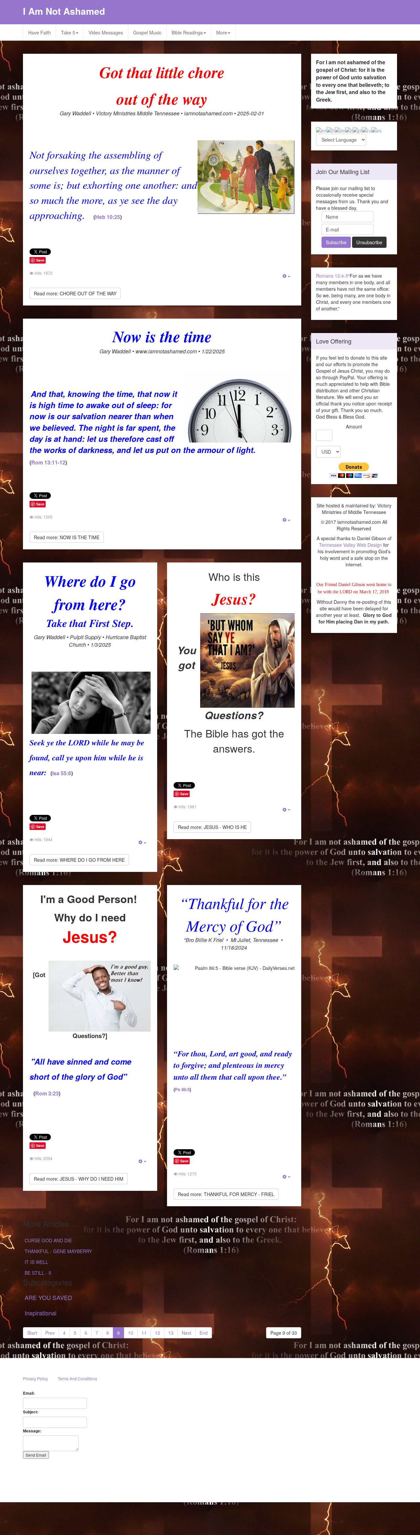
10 (130, 1332)
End (204, 1332)
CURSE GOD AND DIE (48, 1240)
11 (144, 1332)
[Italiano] (349, 130)
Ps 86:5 (182, 1089)
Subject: (30, 1412)
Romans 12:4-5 (332, 275)
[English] (321, 130)
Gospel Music (147, 32)
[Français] (330, 130)
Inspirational (40, 1313)
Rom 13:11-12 (48, 462)
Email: (29, 1393)
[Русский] (366, 130)
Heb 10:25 (107, 217)
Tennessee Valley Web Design (350, 544)
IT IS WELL (36, 1262)
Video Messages (106, 32)
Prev (50, 1332)
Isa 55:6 (61, 773)
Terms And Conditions (77, 1378)
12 (157, 1332)
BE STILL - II (38, 1272)
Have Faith (39, 32)
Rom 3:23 (47, 1093)
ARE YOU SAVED (48, 1297)
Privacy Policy (35, 1378)
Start (32, 1332)
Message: (32, 1431)
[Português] (357, 130)
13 (171, 1332)
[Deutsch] (340, 130)
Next (186, 1332)
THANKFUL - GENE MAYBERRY (58, 1251)
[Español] (376, 130)
